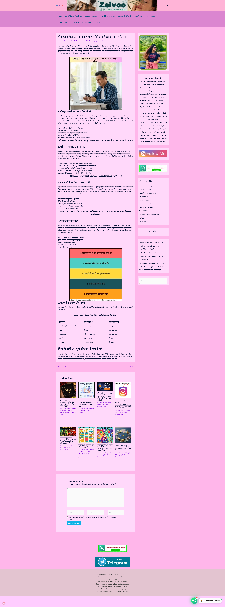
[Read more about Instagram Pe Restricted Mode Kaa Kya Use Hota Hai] (86, 390)
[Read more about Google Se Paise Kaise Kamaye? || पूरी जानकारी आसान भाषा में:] (123, 435)
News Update (62, 22)
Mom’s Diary (139, 16)
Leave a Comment (64, 41)
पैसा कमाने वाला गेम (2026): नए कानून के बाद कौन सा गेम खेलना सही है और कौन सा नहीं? (68, 440)
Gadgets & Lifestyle (125, 16)
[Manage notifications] (3, 603)
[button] (168, 5)
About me (106, 577)
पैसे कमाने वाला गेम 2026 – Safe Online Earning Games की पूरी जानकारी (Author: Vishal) (104, 396)
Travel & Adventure (146, 211)
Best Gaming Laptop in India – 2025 (153, 263)
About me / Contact (153, 78)
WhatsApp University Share (149, 214)
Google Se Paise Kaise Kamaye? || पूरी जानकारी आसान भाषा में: (123, 447)
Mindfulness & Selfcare (73, 16)
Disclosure (124, 577)
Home (60, 16)
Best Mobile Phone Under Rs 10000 (153, 242)
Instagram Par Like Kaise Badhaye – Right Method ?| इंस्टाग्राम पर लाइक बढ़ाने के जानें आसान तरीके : (123, 404)
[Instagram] (59, 6)
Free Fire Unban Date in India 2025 (101, 315)
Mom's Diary (143, 196)
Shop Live (73, 22)
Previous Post (62, 367)
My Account (86, 22)
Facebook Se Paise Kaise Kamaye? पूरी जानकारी (101, 176)
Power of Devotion (145, 204)
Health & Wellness (108, 16)
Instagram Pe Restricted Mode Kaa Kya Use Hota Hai (85, 403)
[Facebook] (57, 6)
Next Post (130, 367)
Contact (98, 577)
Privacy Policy (112, 579)
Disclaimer (115, 577)
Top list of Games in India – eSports (153, 253)
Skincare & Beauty (91, 16)
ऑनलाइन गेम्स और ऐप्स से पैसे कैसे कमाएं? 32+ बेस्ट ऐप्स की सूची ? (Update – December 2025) (104, 447)
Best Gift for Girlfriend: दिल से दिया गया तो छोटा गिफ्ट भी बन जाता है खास (68, 403)
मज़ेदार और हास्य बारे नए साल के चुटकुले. (86, 446)
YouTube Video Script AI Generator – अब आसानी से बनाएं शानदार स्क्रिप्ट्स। (101, 140)
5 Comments (100, 453)
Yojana (141, 218)
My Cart (97, 22)
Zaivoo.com (155, 84)
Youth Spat (151, 16)
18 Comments (100, 402)
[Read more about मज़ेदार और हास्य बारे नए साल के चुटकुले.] (86, 435)
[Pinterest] (62, 6)
